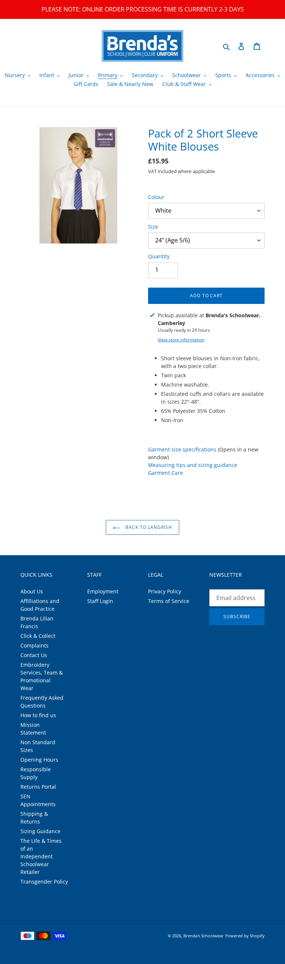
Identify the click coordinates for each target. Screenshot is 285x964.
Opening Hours (39, 759)
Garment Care (165, 472)
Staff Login (100, 600)
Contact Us (33, 655)
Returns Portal (38, 786)
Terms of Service (168, 600)
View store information (181, 340)
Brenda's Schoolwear (203, 935)
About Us (31, 591)
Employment (102, 591)
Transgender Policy (44, 881)
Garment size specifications (182, 449)
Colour (156, 197)
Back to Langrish (148, 527)
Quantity (159, 256)
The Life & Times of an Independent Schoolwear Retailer (41, 856)
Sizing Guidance (40, 831)
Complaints (34, 645)
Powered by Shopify (245, 935)
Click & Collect (37, 635)
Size (153, 226)
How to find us (38, 715)
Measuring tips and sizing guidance (192, 464)
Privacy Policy (164, 591)
